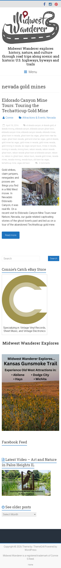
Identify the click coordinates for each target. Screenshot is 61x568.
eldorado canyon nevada (31, 132)
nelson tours (29, 156)
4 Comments (44, 163)
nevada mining (14, 160)
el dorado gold (48, 125)
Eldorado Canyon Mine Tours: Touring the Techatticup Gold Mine (25, 105)
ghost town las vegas (30, 136)
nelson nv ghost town (14, 156)
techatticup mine (9, 163)
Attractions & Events (34, 117)
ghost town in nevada (11, 136)
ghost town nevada (16, 139)
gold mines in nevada (29, 142)
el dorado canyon (34, 125)
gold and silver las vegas (35, 139)
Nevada (51, 117)
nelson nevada (35, 149)
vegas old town (23, 163)
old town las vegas (41, 160)
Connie (9, 117)
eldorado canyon (22, 129)
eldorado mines (49, 132)
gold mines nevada (47, 142)
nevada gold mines (43, 156)
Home (30, 565)
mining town (23, 149)
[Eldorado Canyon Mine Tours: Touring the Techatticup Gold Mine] (40, 169)
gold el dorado (52, 139)
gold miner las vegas (10, 142)
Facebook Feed (14, 442)
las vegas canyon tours (31, 146)
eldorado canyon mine (11, 132)
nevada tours (27, 160)
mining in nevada (9, 149)
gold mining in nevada (11, 146)
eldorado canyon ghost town (42, 129)
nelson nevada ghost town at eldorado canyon (31, 153)
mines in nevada (49, 146)
